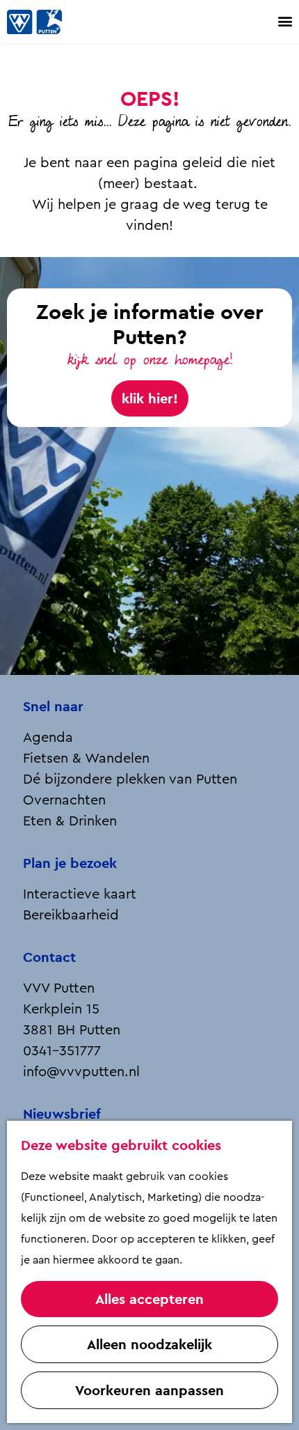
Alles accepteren (149, 1299)
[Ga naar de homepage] (48, 22)
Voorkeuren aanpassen (149, 1390)
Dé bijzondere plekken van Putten (130, 779)
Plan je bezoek (70, 863)
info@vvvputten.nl (81, 1072)
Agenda (48, 738)
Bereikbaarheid (71, 915)
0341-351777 (62, 1051)
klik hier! (150, 398)
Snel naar (53, 706)
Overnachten (64, 800)
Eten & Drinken (70, 821)
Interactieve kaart (79, 894)
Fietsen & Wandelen (86, 758)
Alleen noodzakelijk (149, 1344)
